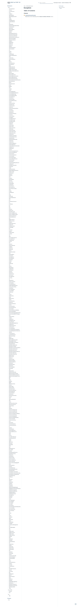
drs (9, 193)
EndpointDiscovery (12, 223)
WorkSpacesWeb (12, 586)
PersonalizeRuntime (12, 425)
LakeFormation (11, 316)
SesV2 (10, 513)
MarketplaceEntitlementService (14, 351)
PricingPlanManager (12, 436)
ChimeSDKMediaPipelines (13, 92)
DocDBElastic (11, 192)
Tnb (9, 559)
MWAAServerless (12, 383)
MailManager (11, 338)
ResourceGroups (12, 461)
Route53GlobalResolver (13, 469)
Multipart (10, 381)
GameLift (10, 244)
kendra (10, 299)
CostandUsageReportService (14, 162)
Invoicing (10, 277)
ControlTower (11, 161)
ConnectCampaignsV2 (13, 152)
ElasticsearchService (12, 215)
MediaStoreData (12, 364)
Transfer (10, 563)
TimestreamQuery (12, 557)
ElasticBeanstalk (12, 211)
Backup (10, 61)
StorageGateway (12, 541)
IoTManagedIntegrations (13, 285)
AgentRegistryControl (13, 16)
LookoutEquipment (12, 334)
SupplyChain (11, 544)
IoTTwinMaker (11, 290)
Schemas (10, 497)
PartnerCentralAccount (13, 409)
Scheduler (11, 496)
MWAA (10, 382)
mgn (9, 369)
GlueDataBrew (11, 254)
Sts (9, 542)
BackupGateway (12, 63)
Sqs (9, 528)
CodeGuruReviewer (12, 131)
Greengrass (11, 255)
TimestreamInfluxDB (12, 555)
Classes (61, 8)
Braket (10, 85)
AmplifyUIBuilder (12, 21)
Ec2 (9, 200)
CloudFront (11, 107)
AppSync (10, 46)
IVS (9, 293)
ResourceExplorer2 (12, 460)
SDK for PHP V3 (15, 2)
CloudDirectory (11, 104)
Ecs (9, 205)
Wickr (10, 577)
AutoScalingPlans (12, 59)
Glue (10, 253)
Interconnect (11, 275)
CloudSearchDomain (12, 113)
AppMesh (10, 41)
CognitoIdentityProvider (13, 139)
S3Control (10, 479)
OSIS (10, 407)
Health (10, 262)
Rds (9, 447)
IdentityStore (11, 267)
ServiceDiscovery (12, 509)
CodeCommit (11, 126)
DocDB (10, 191)
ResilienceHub (11, 457)
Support (10, 545)
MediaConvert (11, 356)
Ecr (9, 202)
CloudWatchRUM (12, 121)
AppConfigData (11, 29)
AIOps (10, 17)
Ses (9, 511)
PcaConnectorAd (12, 418)
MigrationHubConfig (12, 372)
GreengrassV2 (11, 257)
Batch (10, 65)
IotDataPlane (11, 280)
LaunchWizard (11, 321)
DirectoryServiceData (12, 188)
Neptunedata (11, 386)
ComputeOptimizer (12, 144)
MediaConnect (11, 355)
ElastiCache (11, 210)
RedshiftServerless (12, 453)
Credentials (11, 166)
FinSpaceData (11, 232)
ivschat (10, 294)
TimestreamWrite (12, 558)
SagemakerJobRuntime (13, 491)
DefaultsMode (11, 179)
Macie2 (10, 337)
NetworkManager (12, 391)
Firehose (10, 233)
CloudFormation (12, 105)
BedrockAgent (11, 73)
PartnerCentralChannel (13, 412)
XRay (10, 588)
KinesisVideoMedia (12, 311)
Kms (9, 315)
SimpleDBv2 (11, 522)
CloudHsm (11, 109)
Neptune (10, 385)
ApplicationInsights (12, 38)
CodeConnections (12, 127)
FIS (9, 235)
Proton (10, 439)
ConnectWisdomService (13, 158)
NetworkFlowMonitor (12, 390)
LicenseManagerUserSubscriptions (15, 330)
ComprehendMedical (12, 143)
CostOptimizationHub (12, 165)
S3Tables (10, 483)
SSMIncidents (11, 533)
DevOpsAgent (11, 183)
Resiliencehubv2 (12, 458)
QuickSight (11, 444)
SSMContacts (11, 531)
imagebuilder (11, 268)
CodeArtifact (11, 122)
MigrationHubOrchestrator (13, 373)
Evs (9, 228)
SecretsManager (12, 500)
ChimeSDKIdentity (12, 91)
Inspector (10, 271)
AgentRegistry (11, 15)
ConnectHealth (11, 156)
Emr (9, 218)
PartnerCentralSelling (13, 414)
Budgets (10, 86)
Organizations (11, 405)
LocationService (12, 333)
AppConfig (11, 28)
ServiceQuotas (11, 510)
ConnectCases (11, 153)
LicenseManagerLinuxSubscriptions (15, 329)
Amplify (10, 19)
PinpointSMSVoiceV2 (12, 431)
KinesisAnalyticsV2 (12, 307)
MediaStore (11, 363)
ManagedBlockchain (12, 341)
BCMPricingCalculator (13, 69)
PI (9, 426)
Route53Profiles (12, 470)
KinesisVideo (11, 308)
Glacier (10, 250)
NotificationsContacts (12, 395)
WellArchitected (11, 576)
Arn (9, 50)
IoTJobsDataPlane (12, 284)
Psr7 (10, 592)
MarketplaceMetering (12, 352)
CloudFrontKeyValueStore (13, 108)
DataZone (10, 175)
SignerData (11, 519)
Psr (8, 594)
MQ (9, 378)
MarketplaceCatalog (12, 346)
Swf (9, 550)
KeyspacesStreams (12, 303)
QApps (10, 440)
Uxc (9, 567)
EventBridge (11, 227)
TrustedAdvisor (11, 566)
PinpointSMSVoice (12, 430)
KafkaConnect (11, 298)
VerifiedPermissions (12, 568)
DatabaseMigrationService (13, 170)
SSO (10, 537)
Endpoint (10, 222)
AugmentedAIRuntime (13, 55)
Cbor (10, 87)
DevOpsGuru (11, 184)
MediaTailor (11, 365)
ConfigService (11, 147)
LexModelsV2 (11, 324)
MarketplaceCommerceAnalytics (14, 347)
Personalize (11, 422)
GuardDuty (11, 259)
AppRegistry (11, 42)
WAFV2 (10, 575)
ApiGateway (11, 24)
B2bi (10, 60)
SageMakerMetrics (12, 492)
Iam (9, 264)
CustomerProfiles (12, 169)
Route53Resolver (12, 475)
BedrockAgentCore (12, 74)
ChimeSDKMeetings (12, 94)
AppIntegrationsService (13, 33)
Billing (10, 82)
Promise (10, 591)
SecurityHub (11, 502)
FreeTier (10, 241)
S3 (9, 478)
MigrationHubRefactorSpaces (14, 374)
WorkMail (10, 580)
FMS (10, 236)
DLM (10, 189)
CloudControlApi (12, 103)
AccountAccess (11, 11)
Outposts (10, 408)
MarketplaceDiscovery (13, 350)
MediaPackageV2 (12, 360)
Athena (10, 52)
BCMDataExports (12, 68)
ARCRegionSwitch (12, 47)
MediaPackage (11, 359)
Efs (9, 206)
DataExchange (11, 171)
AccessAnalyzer (12, 8)
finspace (10, 231)
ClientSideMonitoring (12, 100)
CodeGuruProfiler (12, 130)
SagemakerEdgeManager (13, 487)
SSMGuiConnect (12, 532)
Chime (10, 90)
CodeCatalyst (11, 125)
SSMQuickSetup (12, 535)
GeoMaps (10, 246)
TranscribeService (12, 562)
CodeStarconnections (13, 135)
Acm (9, 12)
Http (9, 595)
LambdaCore (11, 319)
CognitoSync (11, 140)
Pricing (10, 435)
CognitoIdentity (11, 138)
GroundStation (11, 258)
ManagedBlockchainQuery (13, 342)
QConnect (10, 443)
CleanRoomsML (12, 99)
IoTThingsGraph (12, 289)
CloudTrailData (11, 116)
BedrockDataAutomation (13, 78)
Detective (10, 180)
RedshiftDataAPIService (13, 452)
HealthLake (11, 263)
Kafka (10, 297)
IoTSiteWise (11, 288)
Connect (10, 149)
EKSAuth (10, 209)
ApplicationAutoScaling (13, 34)
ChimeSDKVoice (12, 96)
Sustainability (11, 549)
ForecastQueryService (13, 237)
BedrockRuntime (12, 81)
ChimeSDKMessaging (13, 95)
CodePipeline (11, 134)
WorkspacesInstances (13, 584)
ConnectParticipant (12, 157)
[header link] (35, 10)
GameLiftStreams (12, 245)
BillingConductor (12, 83)
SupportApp (11, 546)
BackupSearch (11, 64)
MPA (10, 377)
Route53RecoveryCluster (13, 471)
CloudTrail (11, 114)
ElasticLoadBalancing (13, 213)
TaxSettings (11, 553)
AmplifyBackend (12, 20)
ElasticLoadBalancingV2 (13, 214)
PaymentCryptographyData (13, 417)
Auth (10, 56)
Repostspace (11, 456)
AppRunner (11, 43)
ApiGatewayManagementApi (14, 25)
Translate (10, 564)
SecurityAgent (11, 501)
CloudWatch (11, 117)
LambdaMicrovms (12, 320)
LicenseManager (12, 328)
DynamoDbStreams (12, 197)
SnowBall (10, 523)
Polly (10, 434)
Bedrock (10, 72)
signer (10, 518)
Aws (9, 7)
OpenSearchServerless (13, 403)
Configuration (11, 148)
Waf (9, 572)
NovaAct (10, 396)
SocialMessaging (12, 527)
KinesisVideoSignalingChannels (14, 312)
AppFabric (11, 30)
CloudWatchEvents (12, 118)
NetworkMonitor (11, 392)
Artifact (10, 51)
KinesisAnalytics (12, 306)
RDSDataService (12, 448)
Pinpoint (10, 427)
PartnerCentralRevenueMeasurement (15, 413)
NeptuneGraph (11, 387)
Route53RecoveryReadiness (14, 474)
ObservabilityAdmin (12, 399)
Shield (10, 515)
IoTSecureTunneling (12, 286)
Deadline (10, 178)
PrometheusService (12, 438)
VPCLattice (11, 571)
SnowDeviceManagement (13, 524)
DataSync (10, 174)
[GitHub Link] (70, 2)
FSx (9, 242)
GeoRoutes (11, 249)
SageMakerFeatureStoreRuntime (14, 488)
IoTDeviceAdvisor (12, 281)
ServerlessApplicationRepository (15, 506)
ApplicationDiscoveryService (14, 37)
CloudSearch (11, 112)
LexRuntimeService (12, 325)
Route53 (10, 466)
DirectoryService (12, 187)
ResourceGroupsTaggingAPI (14, 462)
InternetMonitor (11, 276)
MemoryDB (11, 368)
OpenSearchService (12, 404)
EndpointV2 (11, 224)
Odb (9, 400)
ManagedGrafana (12, 343)
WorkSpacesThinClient (13, 585)
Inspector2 (11, 272)
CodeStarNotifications (13, 136)
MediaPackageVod (12, 361)
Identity (10, 266)
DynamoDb (11, 196)
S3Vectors (11, 484)
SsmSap (10, 536)
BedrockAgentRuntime (13, 77)
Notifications (11, 394)
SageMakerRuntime (12, 493)
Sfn (9, 514)
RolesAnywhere (11, 465)
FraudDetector (11, 240)
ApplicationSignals (12, 39)
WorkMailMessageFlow (13, 581)
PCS (10, 421)
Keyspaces (11, 302)
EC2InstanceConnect (12, 201)
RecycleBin (11, 449)
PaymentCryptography (13, 416)
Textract (10, 554)
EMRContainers (11, 219)
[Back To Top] (76, 604)
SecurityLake (11, 505)
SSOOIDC (11, 540)
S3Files (10, 480)
